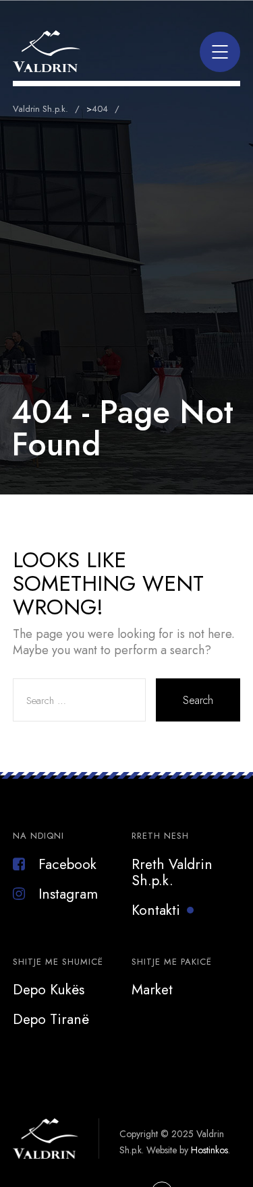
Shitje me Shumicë (58, 961)
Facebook (67, 864)
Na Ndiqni (38, 835)
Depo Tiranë (51, 1019)
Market (152, 990)
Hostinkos (209, 1150)
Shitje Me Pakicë (172, 961)
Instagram (68, 894)
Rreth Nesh (160, 835)
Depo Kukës (48, 990)
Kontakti (156, 910)
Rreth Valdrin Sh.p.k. (172, 872)
